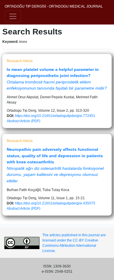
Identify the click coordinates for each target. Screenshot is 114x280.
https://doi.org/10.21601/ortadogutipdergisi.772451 (55, 116)
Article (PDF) (30, 121)
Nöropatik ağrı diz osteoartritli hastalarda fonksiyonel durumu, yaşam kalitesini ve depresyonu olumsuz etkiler (55, 174)
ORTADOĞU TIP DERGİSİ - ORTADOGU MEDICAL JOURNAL (54, 6)
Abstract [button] (13, 121)
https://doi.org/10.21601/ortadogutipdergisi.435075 (55, 203)
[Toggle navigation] (13, 16)
